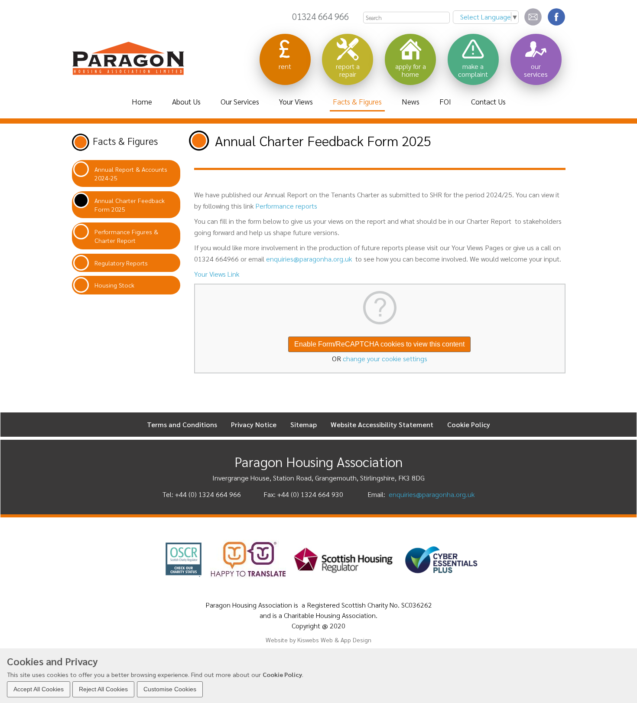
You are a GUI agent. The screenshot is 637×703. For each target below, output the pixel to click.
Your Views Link (216, 273)
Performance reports (286, 205)
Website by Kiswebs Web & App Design (318, 640)
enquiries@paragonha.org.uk (309, 258)
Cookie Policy (282, 674)
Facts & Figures (125, 140)
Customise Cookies (169, 688)
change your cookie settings (385, 358)
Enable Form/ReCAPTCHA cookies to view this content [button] (379, 344)
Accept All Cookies (38, 688)
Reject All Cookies (103, 688)
